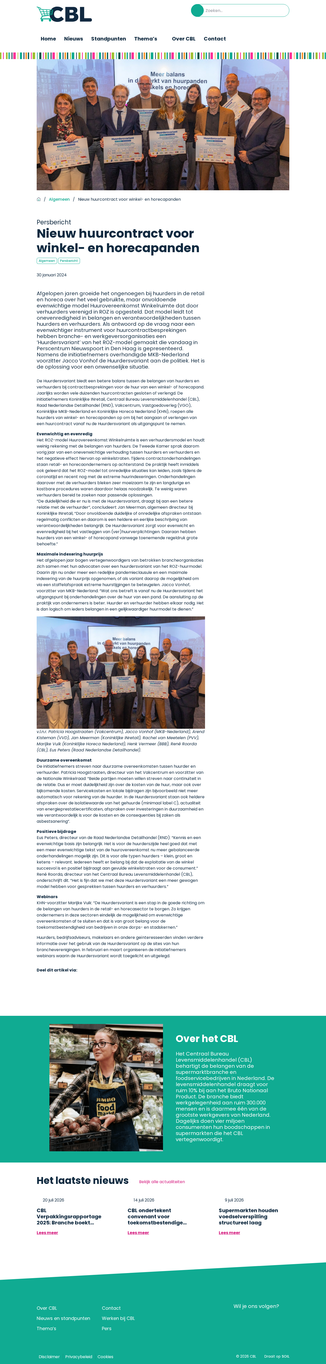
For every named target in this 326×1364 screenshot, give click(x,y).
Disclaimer (49, 1357)
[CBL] (64, 14)
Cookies (105, 1357)
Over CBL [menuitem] (184, 38)
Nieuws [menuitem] (73, 38)
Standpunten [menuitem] (108, 38)
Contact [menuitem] (215, 38)
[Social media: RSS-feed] (283, 1318)
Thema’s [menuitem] (145, 38)
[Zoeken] (197, 10)
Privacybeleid (78, 1357)
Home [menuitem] (48, 38)
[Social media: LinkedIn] (239, 1318)
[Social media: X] (254, 1318)
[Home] (39, 199)
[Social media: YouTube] (269, 1318)
